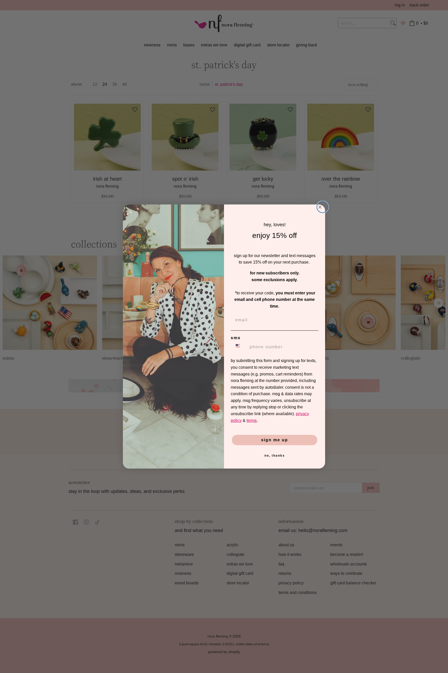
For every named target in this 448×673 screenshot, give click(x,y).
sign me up (274, 440)
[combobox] (239, 347)
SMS (236, 338)
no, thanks (274, 455)
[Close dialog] (322, 207)
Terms (252, 420)
